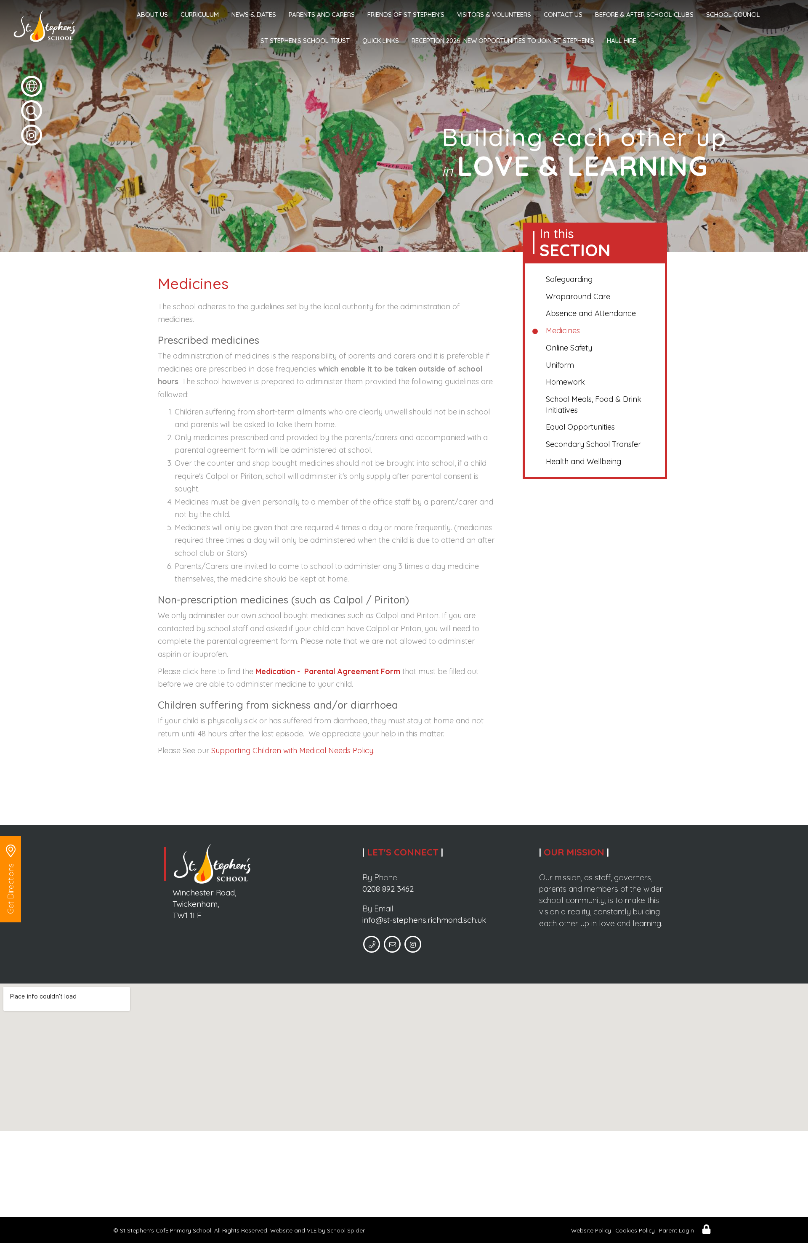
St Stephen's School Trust (305, 41)
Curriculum (200, 15)
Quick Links (380, 41)
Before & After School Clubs (644, 15)
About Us (152, 15)
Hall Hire (621, 41)
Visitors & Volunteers (494, 15)
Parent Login (676, 1230)
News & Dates (253, 15)
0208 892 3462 (388, 889)
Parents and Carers (322, 15)
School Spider (346, 1230)
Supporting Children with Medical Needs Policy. (293, 750)
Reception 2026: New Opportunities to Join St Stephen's (503, 41)
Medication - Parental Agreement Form (327, 671)
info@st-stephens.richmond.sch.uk (424, 920)
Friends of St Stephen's (405, 15)
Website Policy (591, 1230)
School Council (733, 15)
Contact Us (563, 15)
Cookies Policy (635, 1230)
